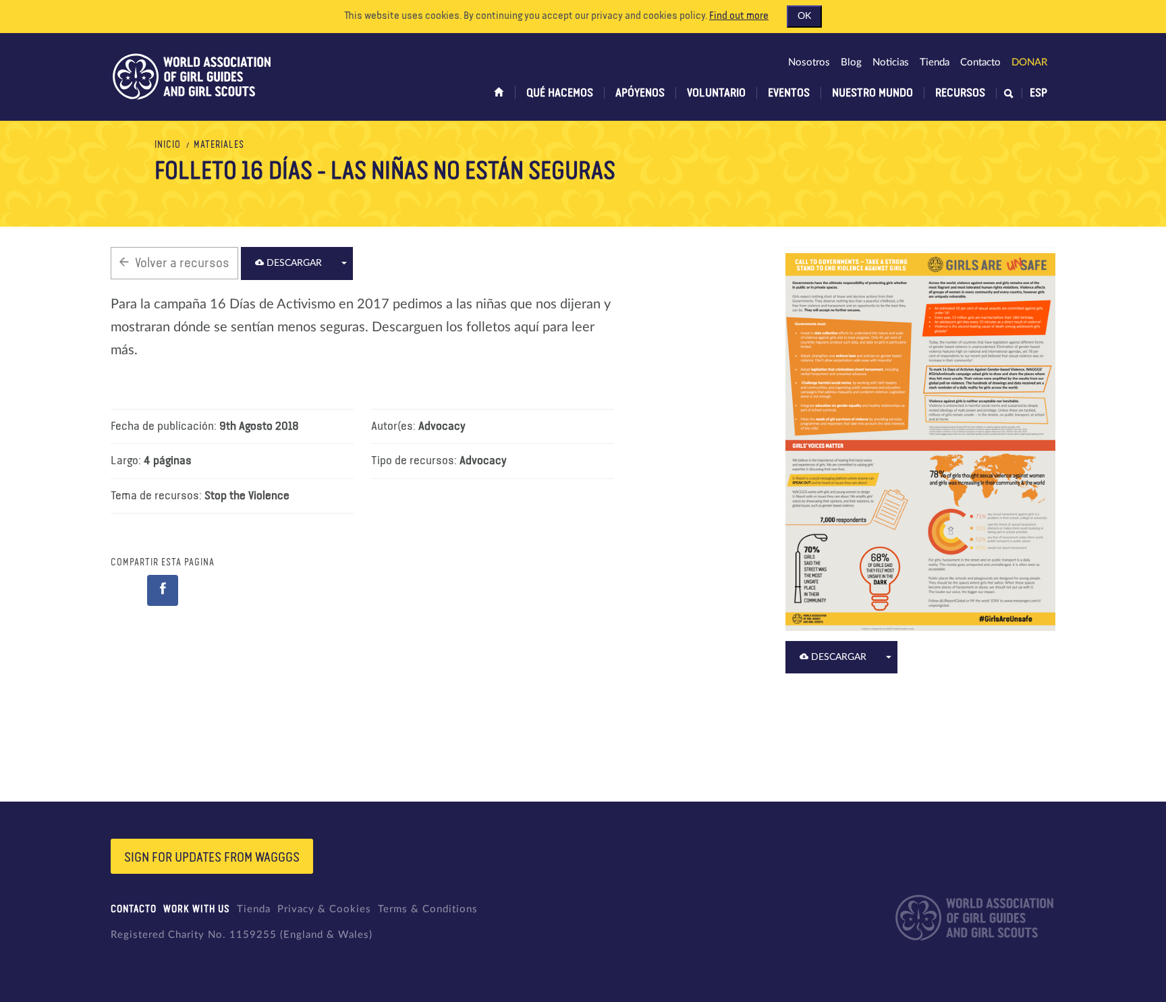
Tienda (934, 62)
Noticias (890, 62)
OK (804, 16)
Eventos (789, 93)
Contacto (980, 62)
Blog (851, 62)
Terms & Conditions (428, 909)
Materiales (219, 145)
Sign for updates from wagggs (212, 857)
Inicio (168, 145)
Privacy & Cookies (324, 909)
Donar (1029, 62)
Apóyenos (640, 93)
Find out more (739, 16)
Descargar (293, 263)
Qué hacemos (559, 93)
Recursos (960, 93)
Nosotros (809, 62)
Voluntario (716, 93)
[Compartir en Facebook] (162, 590)
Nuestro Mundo (872, 93)
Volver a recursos (182, 263)
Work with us (196, 909)
